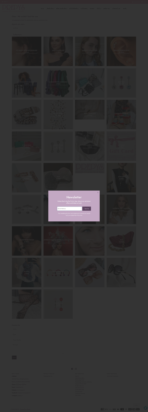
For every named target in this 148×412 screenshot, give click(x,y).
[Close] (98, 192)
